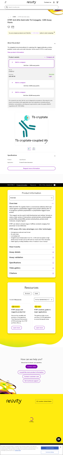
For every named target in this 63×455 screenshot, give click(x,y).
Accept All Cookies (50, 447)
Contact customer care (31, 376)
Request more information (31, 168)
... (8, 17)
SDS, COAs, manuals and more (47, 185)
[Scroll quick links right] (53, 185)
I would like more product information (31, 372)
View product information (16, 52)
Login (50, 76)
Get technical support (31, 381)
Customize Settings (50, 452)
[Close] (60, 447)
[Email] (12, 28)
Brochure (27, 293)
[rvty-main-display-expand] (46, 143)
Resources (33, 185)
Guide (36, 293)
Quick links (11, 185)
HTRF (14, 17)
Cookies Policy (18, 450)
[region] (31, 450)
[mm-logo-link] (31, 2)
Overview (13, 198)
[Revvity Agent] (58, 439)
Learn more (16, 328)
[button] (54, 2)
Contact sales (31, 366)
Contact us (47, 2)
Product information (22, 185)
